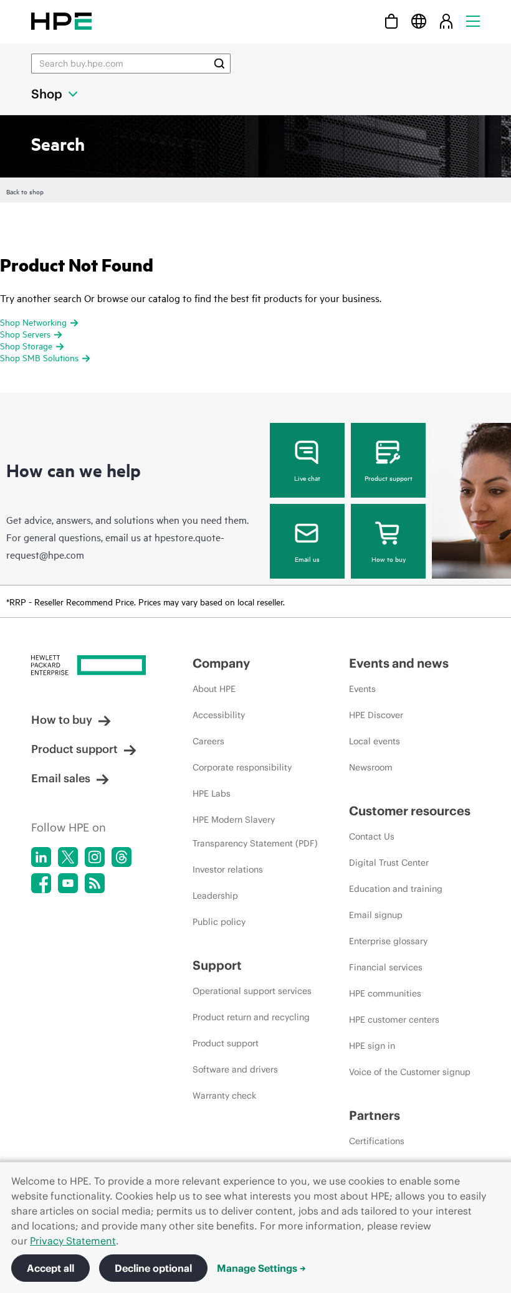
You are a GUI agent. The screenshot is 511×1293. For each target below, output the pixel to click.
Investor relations (228, 869)
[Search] (219, 63)
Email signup (376, 915)
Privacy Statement (73, 1240)
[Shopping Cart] (391, 20)
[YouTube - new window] (68, 883)
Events (362, 688)
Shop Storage (26, 345)
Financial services (386, 967)
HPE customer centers (394, 1019)
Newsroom (371, 767)
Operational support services (252, 991)
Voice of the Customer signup (409, 1072)
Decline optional (153, 1268)
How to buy (388, 559)
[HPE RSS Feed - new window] (95, 883)
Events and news (399, 663)
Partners (374, 1115)
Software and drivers (235, 1069)
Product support (389, 478)
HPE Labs (212, 793)
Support (217, 965)
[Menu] (473, 20)
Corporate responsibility (242, 767)
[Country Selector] (418, 20)
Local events (374, 741)
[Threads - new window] (121, 857)
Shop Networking (33, 322)
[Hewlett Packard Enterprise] (61, 20)
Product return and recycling (251, 1017)
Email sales (60, 778)
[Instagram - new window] (95, 857)
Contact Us (371, 836)
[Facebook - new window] (41, 883)
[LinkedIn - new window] (41, 857)
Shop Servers (25, 333)
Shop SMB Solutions (39, 357)
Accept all (50, 1268)
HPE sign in (372, 1045)
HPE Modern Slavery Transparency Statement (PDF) (255, 831)
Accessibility (219, 715)
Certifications (376, 1141)
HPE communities (385, 993)
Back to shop (25, 191)
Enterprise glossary (388, 941)
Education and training (395, 888)
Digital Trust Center (389, 862)
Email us (307, 559)
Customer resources (409, 810)
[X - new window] (68, 857)
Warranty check (224, 1095)
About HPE (214, 688)
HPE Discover (376, 715)
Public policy (219, 921)
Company (221, 663)
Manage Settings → (261, 1268)
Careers (208, 741)
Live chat (307, 478)
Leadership (215, 895)
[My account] (446, 20)
